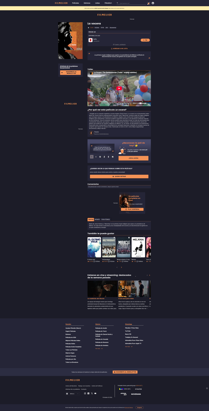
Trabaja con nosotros (84, 386)
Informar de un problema (73, 389)
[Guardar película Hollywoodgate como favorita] (114, 238)
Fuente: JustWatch (120, 44)
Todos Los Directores (72, 362)
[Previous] (117, 267)
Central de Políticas (129, 407)
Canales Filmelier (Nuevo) (73, 328)
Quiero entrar (120, 176)
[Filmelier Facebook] (88, 394)
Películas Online (70, 343)
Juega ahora (133, 158)
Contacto (83, 389)
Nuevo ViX (128, 334)
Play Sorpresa (133, 209)
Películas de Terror (101, 331)
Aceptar (139, 408)
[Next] (121, 267)
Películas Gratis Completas (73, 347)
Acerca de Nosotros (71, 386)
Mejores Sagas (70, 353)
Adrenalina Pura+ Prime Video (134, 340)
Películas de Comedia (101, 339)
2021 (107, 27)
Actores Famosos (71, 356)
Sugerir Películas (71, 331)
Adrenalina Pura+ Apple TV (133, 343)
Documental (113, 27)
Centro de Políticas (97, 386)
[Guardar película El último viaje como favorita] (100, 238)
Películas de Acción (101, 328)
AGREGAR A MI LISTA (120, 48)
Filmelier (96, 132)
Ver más (97, 348)
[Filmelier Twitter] (92, 394)
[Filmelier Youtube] (95, 394)
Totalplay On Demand (131, 337)
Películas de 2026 (71, 337)
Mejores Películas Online (73, 340)
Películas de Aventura (101, 345)
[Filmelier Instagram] (85, 394)
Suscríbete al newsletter (71, 72)
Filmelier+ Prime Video (132, 328)
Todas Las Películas (71, 350)
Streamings (128, 324)
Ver (146, 40)
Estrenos (68, 334)
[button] (78, 393)
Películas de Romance (102, 342)
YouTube (128, 331)
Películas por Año (71, 359)
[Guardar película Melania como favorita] (144, 238)
